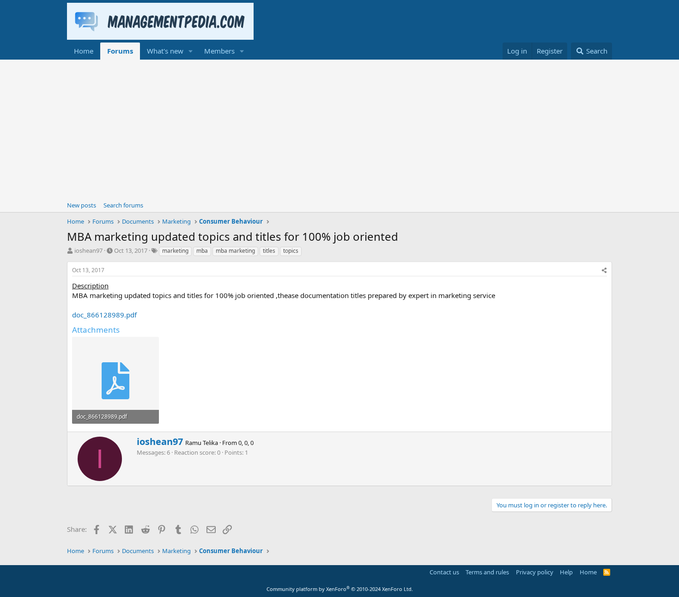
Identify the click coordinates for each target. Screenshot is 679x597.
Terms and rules (487, 572)
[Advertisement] (339, 129)
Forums (120, 50)
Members (219, 50)
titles (269, 251)
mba (202, 251)
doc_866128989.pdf (104, 314)
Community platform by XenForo (340, 588)
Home (83, 50)
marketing (175, 251)
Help (566, 572)
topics (290, 251)
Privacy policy (534, 572)
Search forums (123, 205)
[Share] (604, 270)
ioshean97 (88, 250)
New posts (81, 205)
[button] (190, 51)
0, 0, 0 (246, 443)
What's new (165, 50)
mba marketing (235, 251)
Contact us (444, 572)
